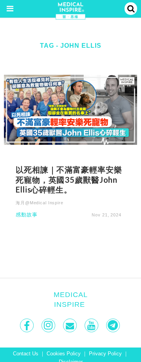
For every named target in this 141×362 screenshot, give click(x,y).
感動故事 (27, 215)
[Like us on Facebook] (27, 325)
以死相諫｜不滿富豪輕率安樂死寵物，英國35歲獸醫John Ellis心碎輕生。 (69, 180)
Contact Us (25, 354)
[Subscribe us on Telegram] (113, 325)
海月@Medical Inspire (39, 202)
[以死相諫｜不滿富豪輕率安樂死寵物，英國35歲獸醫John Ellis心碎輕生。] (70, 109)
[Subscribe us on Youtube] (92, 325)
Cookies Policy (64, 354)
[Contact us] (70, 325)
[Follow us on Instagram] (49, 325)
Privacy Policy (105, 354)
